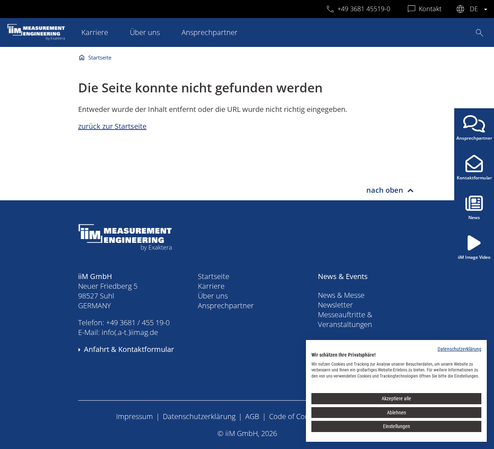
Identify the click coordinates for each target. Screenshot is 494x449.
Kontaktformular (474, 178)
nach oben (384, 190)
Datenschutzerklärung (199, 416)
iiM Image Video (474, 257)
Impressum (134, 416)
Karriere (94, 32)
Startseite (99, 57)
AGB (252, 416)
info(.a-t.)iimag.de (130, 332)
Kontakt (430, 8)
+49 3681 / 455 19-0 (138, 322)
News (474, 217)
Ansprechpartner (210, 32)
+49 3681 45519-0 (363, 8)
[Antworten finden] (479, 32)
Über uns (145, 32)
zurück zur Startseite (112, 126)
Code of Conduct (296, 416)
